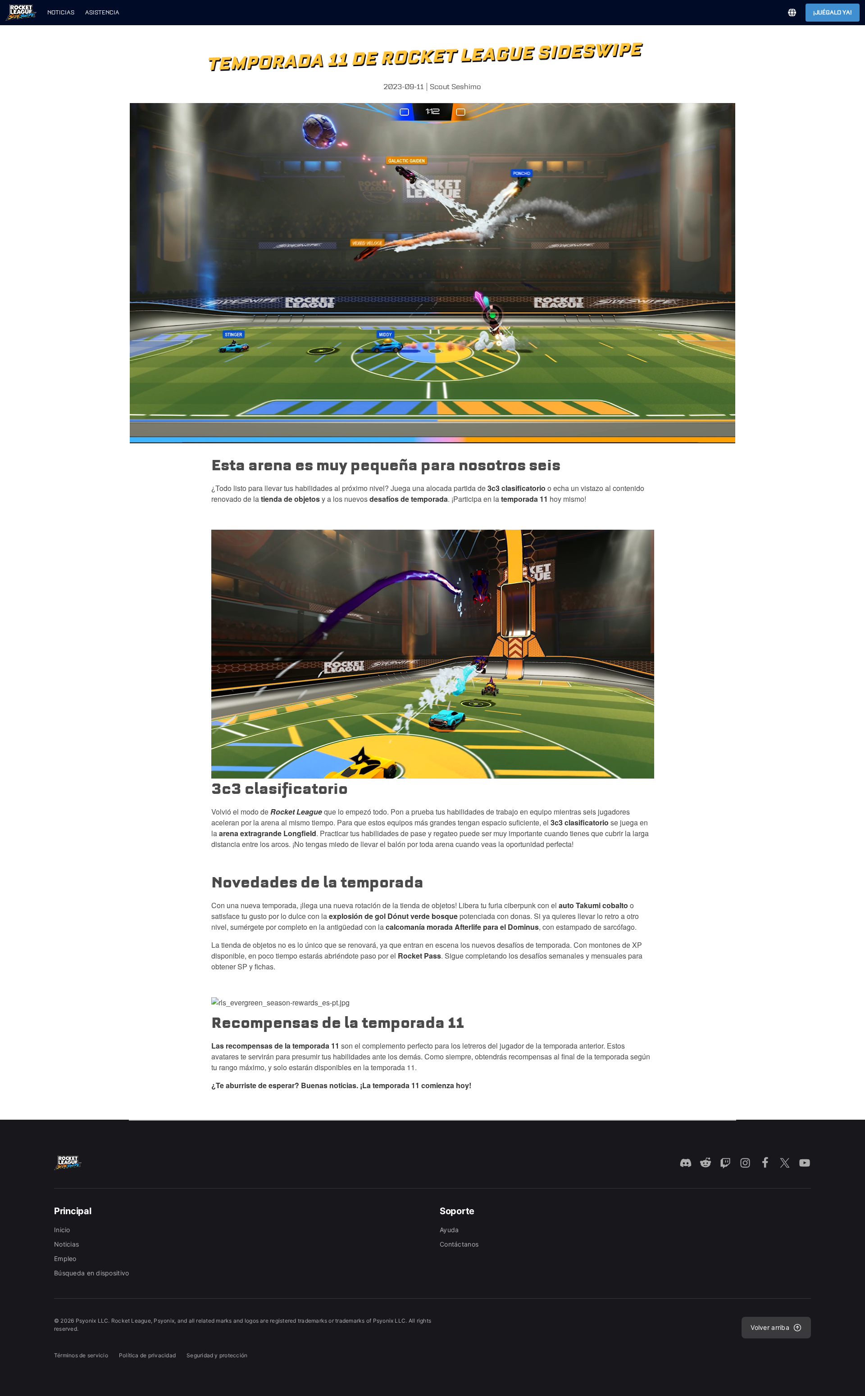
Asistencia (102, 12)
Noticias (60, 12)
